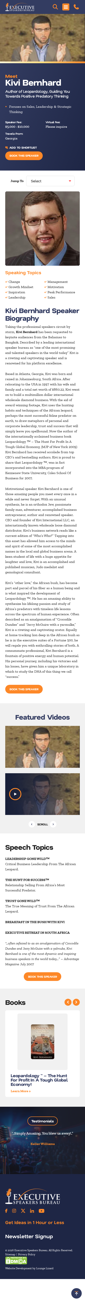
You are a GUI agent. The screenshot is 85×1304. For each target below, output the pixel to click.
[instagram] (14, 1211)
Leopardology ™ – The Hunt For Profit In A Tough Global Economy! (39, 1080)
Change (14, 282)
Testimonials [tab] (42, 1121)
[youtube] (41, 1211)
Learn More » (21, 1091)
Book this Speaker (24, 155)
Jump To (17, 181)
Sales (51, 297)
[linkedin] (32, 1211)
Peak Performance (61, 292)
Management (58, 282)
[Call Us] (76, 6)
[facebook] (6, 1211)
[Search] (55, 6)
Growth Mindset (20, 287)
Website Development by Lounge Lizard (29, 1268)
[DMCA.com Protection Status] (16, 1260)
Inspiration (16, 292)
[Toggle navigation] (65, 6)
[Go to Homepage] (19, 7)
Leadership (17, 297)
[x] (23, 1211)
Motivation (56, 287)
